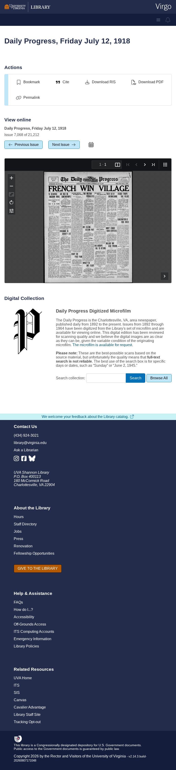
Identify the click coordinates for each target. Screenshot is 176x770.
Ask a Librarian (26, 450)
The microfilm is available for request (102, 345)
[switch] (28, 82)
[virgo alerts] (168, 20)
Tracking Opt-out (27, 722)
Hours (19, 517)
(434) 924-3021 (26, 435)
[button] (158, 20)
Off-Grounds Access (30, 624)
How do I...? (23, 610)
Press (18, 539)
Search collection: (70, 378)
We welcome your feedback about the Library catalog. (85, 417)
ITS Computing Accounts (34, 632)
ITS (16, 685)
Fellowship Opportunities (34, 553)
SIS (17, 693)
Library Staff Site (27, 715)
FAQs (18, 602)
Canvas (20, 700)
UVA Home (23, 678)
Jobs (18, 531)
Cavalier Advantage (30, 707)
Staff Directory (25, 524)
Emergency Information (32, 639)
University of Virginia (109, 756)
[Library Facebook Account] (25, 459)
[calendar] (90, 144)
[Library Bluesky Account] (32, 459)
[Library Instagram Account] (17, 459)
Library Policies (26, 646)
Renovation (23, 546)
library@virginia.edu (30, 443)
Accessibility (24, 617)
